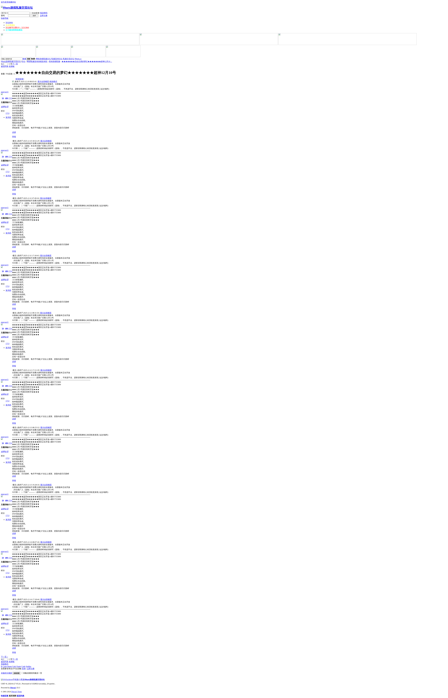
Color (5, 666)
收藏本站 (12, 2)
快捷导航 (4, 18)
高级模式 (4, 664)
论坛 (9, 23)
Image (9, 666)
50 (3, 98)
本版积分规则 (6, 673)
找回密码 (43, 13)
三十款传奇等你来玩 (14, 30)
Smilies (28, 666)
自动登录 (35, 13)
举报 (14, 137)
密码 (3, 16)
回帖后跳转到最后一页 (32, 673)
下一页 (15, 64)
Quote (18, 666)
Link (14, 666)
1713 (10, 98)
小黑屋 (21, 679)
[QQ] (3, 679)
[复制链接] (19, 79)
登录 (24, 669)
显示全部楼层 (43, 82)
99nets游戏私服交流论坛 (11, 61)
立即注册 (43, 16)
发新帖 (11, 66)
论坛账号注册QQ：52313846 (17, 27)
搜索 (24, 59)
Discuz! (13, 688)
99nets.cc (78, 59)
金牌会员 (4, 107)
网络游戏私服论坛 (43, 59)
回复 (14, 132)
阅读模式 (53, 82)
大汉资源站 (10, 25)
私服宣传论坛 (57, 59)
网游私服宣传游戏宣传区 (37, 61)
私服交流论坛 (68, 59)
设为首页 (4, 2)
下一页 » (4, 657)
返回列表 (4, 66)
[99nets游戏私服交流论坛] (17, 7)
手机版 (15, 679)
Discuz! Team (16, 692)
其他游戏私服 (54, 61)
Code (23, 666)
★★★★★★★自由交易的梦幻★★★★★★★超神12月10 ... (87, 61)
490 (6, 98)
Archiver (9, 679)
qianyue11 (5, 92)
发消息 (8, 117)
